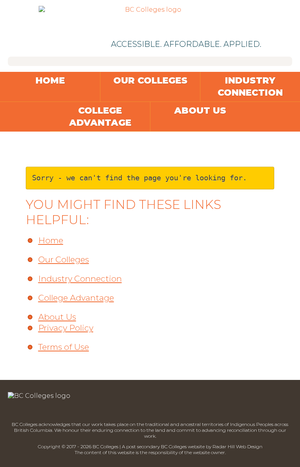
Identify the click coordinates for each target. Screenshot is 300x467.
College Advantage (100, 116)
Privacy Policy (65, 328)
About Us (200, 110)
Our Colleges (150, 80)
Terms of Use (63, 347)
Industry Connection (250, 86)
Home (50, 80)
